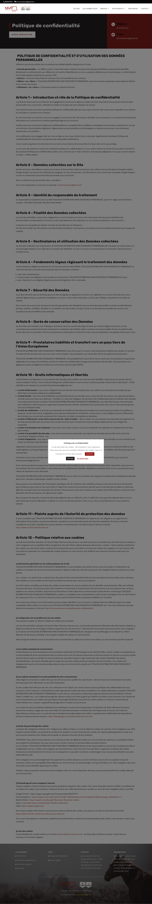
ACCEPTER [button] (89, 454)
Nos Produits (117, 9)
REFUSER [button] (70, 458)
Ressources (133, 9)
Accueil (76, 9)
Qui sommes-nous (90, 9)
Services (103, 9)
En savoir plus (82, 458)
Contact (145, 9)
